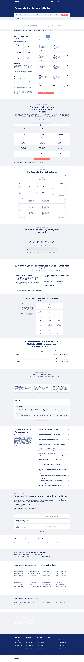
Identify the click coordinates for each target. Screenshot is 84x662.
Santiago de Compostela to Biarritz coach (35, 586)
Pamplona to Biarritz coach (61, 586)
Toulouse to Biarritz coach (33, 584)
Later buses (61, 217)
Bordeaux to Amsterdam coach (34, 573)
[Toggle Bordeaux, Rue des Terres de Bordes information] (67, 521)
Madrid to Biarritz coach (18, 582)
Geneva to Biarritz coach (46, 582)
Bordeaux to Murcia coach (19, 580)
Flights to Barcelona (40, 642)
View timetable (18, 59)
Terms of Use (30, 659)
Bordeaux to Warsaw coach (61, 571)
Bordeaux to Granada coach (47, 577)
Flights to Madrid (40, 643)
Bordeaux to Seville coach (46, 575)
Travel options (29, 30)
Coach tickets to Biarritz (33, 610)
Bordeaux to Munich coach (61, 573)
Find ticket (18, 47)
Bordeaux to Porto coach (19, 544)
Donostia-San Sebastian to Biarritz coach (35, 588)
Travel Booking (61, 645)
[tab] (42, 40)
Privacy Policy (36, 659)
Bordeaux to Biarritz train (47, 556)
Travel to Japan (61, 640)
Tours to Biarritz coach (60, 588)
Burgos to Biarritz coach (46, 586)
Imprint (25, 659)
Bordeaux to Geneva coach (61, 575)
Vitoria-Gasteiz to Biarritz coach (48, 591)
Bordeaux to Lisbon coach (60, 569)
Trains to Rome (17, 639)
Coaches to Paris (29, 642)
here (50, 220)
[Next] (67, 36)
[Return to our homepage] (17, 2)
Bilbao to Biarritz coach (46, 584)
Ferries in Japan (51, 639)
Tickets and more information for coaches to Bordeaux (25, 557)
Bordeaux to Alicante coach (61, 577)
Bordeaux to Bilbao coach (46, 542)
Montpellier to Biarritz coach (19, 588)
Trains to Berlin (17, 643)
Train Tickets (17, 637)
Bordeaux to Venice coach (47, 573)
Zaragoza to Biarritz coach (19, 584)
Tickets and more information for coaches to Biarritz (52, 557)
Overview (40, 30)
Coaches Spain (28, 639)
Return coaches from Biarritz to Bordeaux (22, 556)
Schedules (35, 30)
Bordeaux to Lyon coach (18, 542)
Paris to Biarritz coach (60, 580)
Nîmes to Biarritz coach (32, 591)
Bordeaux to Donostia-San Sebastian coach (36, 542)
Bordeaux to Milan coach (19, 571)
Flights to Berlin (40, 639)
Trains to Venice (18, 642)
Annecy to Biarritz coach (46, 588)
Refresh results (41, 179)
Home (15, 610)
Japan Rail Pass (62, 639)
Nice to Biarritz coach (60, 584)
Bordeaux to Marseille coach (33, 580)
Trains (22, 1)
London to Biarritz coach (46, 580)
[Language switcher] (53, 1)
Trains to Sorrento (18, 645)
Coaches (25, 1)
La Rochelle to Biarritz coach (61, 591)
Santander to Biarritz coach (19, 586)
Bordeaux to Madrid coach (47, 569)
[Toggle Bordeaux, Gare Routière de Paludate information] (67, 516)
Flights (29, 1)
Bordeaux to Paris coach (60, 542)
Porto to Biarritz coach (32, 582)
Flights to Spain (40, 645)
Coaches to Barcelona (30, 643)
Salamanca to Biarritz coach (19, 591)
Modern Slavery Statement (46, 659)
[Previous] (27, 242)
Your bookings (59, 1)
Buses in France (25, 610)
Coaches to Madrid (29, 645)
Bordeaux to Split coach (18, 577)
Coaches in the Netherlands (31, 640)
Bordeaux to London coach (19, 569)
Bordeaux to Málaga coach (19, 573)
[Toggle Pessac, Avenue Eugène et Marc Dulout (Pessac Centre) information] (67, 526)
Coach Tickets (28, 637)
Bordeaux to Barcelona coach (47, 571)
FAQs (50, 30)
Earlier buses (22, 217)
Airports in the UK (62, 642)
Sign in (68, 1)
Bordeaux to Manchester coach (34, 571)
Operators (45, 30)
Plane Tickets (39, 637)
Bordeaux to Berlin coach (32, 575)
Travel (60, 637)
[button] (40, 15)
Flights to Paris (39, 640)
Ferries (32, 1)
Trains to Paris (17, 640)
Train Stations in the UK (63, 643)
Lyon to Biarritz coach (60, 582)
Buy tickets (23, 30)
